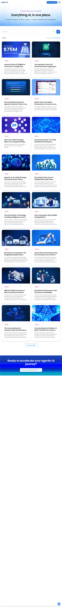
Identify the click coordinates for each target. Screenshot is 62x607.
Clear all (58, 38)
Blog (4, 38)
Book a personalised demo (30, 370)
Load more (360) (31, 345)
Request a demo (52, 2)
